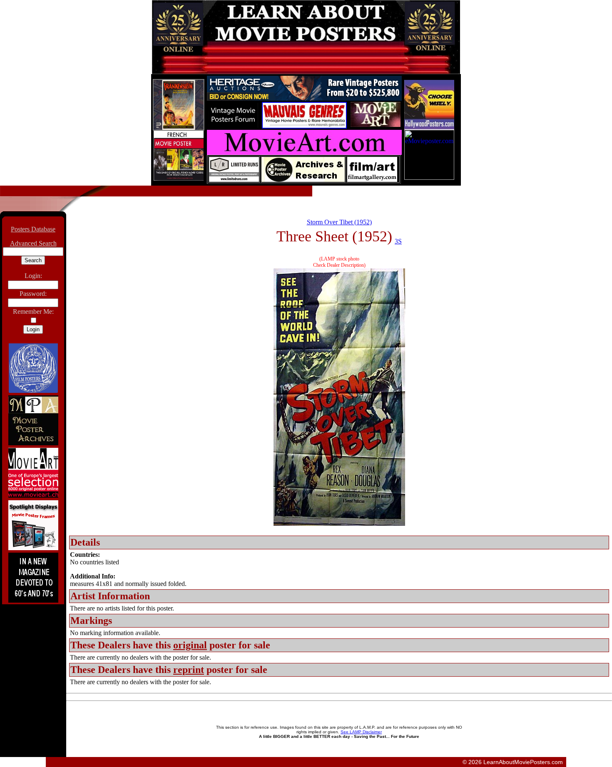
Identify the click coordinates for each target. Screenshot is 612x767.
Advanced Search (33, 243)
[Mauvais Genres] (304, 126)
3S (398, 241)
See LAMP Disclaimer (361, 732)
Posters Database (33, 229)
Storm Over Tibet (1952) (339, 222)
